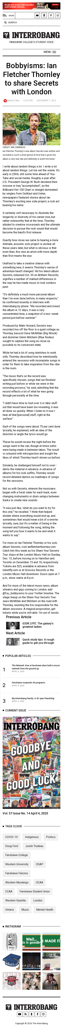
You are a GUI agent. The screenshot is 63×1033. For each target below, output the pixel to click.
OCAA (39, 882)
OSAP (39, 864)
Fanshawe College (16, 855)
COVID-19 (11, 837)
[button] (50, 52)
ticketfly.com (10, 570)
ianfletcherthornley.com (41, 546)
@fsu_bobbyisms (13, 593)
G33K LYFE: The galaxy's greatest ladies (38, 625)
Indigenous (32, 837)
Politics (50, 837)
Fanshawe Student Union (35, 891)
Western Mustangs (17, 882)
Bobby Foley (13, 100)
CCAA (8, 891)
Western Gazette (15, 900)
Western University (17, 864)
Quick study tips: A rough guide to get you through (38, 641)
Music (25, 909)
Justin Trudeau (34, 846)
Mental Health (44, 909)
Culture (28, 100)
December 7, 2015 (46, 100)
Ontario (9, 909)
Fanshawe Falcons (16, 873)
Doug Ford (11, 846)
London (37, 900)
